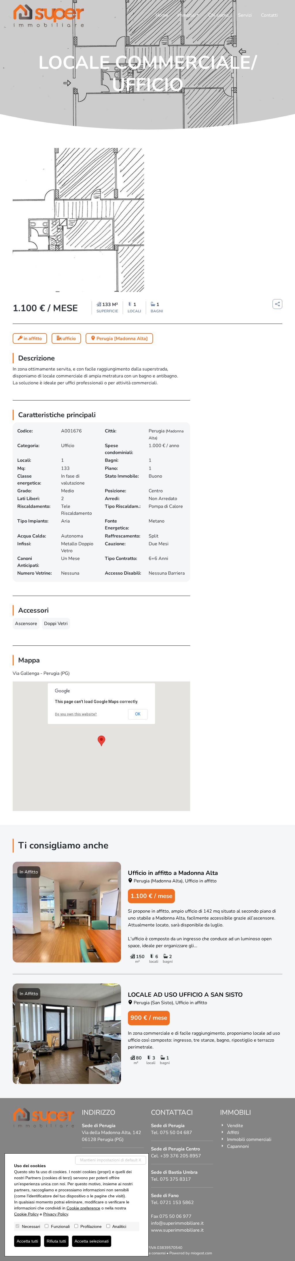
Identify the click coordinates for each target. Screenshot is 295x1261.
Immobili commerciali (249, 1139)
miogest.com (201, 1253)
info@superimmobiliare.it (177, 1223)
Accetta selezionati (92, 1241)
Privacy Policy (55, 1214)
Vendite (235, 1126)
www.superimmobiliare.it (177, 1230)
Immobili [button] (186, 15)
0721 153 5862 (177, 1202)
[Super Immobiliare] (49, 15)
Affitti (233, 1132)
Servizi (245, 15)
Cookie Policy (26, 1214)
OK (137, 714)
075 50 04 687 (176, 1132)
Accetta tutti (27, 1241)
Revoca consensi (152, 1253)
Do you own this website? (76, 714)
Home (162, 15)
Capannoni (238, 1146)
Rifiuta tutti (56, 1241)
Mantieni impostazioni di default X (110, 1160)
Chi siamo (218, 15)
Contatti (269, 15)
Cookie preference (83, 1208)
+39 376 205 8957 (180, 1156)
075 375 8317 (175, 1179)
